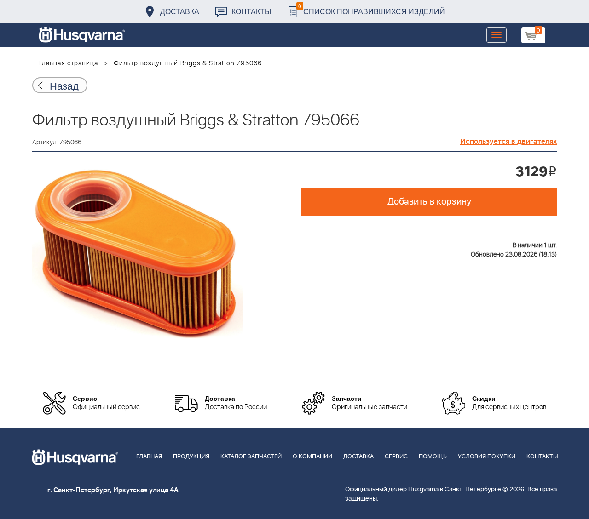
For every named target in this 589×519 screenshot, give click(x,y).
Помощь (433, 456)
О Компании (312, 456)
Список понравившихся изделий (371, 9)
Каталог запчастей (251, 456)
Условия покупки (486, 456)
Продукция (191, 456)
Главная (149, 456)
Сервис (396, 456)
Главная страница (68, 63)
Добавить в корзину (429, 202)
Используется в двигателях (508, 141)
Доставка (179, 11)
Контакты (251, 11)
